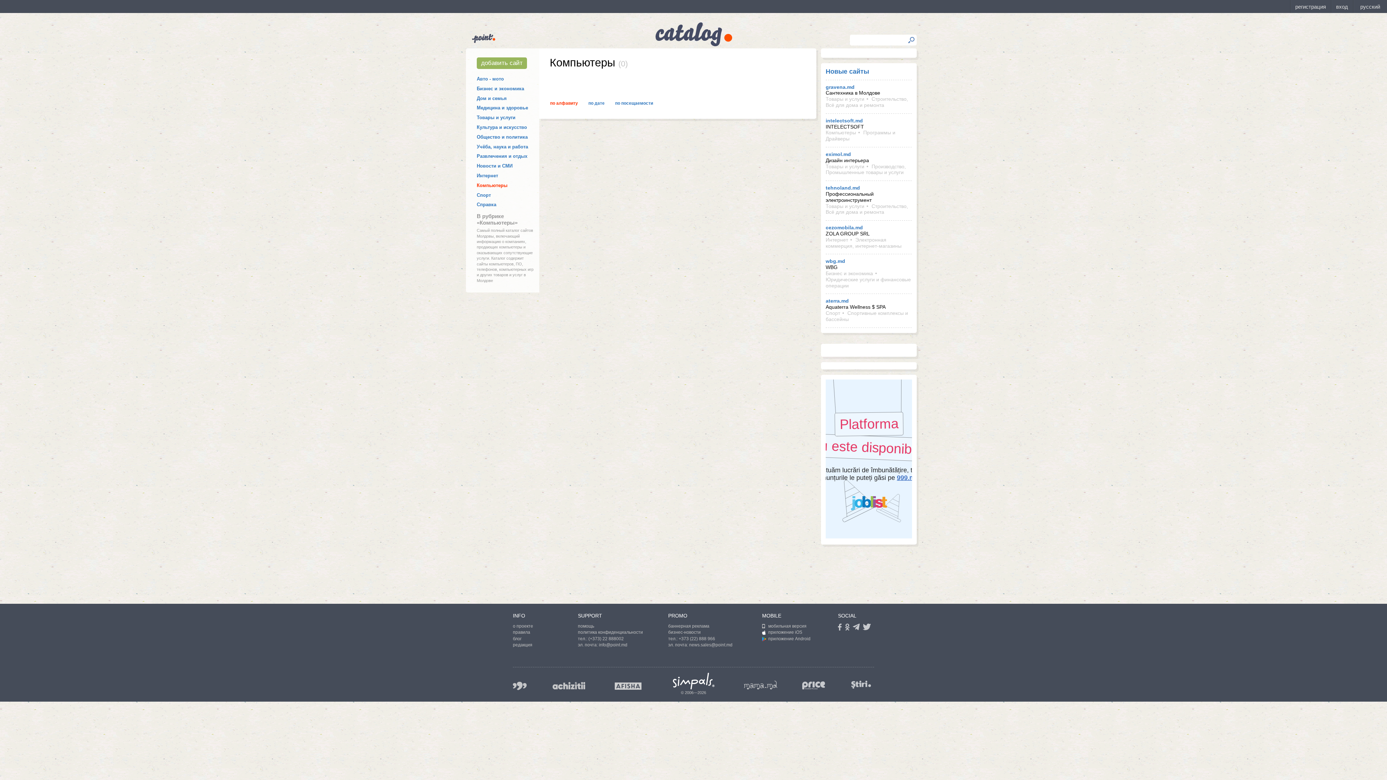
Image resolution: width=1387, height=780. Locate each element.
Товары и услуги (496, 117)
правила (521, 632)
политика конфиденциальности (610, 632)
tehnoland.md (843, 188)
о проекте (523, 626)
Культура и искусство (502, 127)
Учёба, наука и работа (502, 147)
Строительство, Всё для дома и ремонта (867, 102)
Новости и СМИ (495, 166)
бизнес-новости (684, 632)
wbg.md (835, 261)
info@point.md (613, 644)
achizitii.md (569, 686)
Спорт (484, 195)
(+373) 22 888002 (606, 638)
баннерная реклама (688, 626)
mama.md (760, 685)
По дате (596, 103)
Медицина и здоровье (502, 107)
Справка (486, 204)
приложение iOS (785, 632)
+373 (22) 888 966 (697, 638)
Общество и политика (502, 137)
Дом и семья (492, 98)
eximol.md (838, 154)
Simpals (693, 681)
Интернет (487, 175)
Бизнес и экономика (500, 88)
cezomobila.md (844, 227)
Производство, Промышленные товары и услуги (866, 170)
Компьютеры (492, 185)
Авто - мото (490, 79)
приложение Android (789, 638)
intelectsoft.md (844, 121)
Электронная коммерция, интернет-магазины (864, 243)
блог (517, 638)
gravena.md (840, 87)
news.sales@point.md (711, 644)
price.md (813, 685)
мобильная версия (787, 626)
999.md (520, 686)
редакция (522, 644)
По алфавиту (564, 103)
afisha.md (628, 686)
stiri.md (861, 684)
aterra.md (837, 301)
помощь (586, 626)
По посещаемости (634, 103)
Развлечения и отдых (502, 156)
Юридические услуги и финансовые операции (868, 283)
